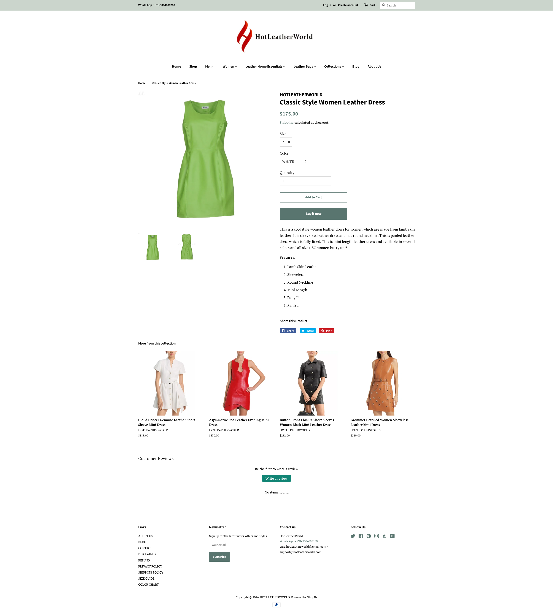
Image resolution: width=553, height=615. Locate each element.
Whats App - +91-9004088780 (299, 541)
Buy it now (313, 213)
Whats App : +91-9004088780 (156, 5)
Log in (327, 5)
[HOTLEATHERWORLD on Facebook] (360, 537)
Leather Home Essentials (264, 66)
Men (208, 66)
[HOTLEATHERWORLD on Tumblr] (384, 537)
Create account (348, 5)
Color (284, 153)
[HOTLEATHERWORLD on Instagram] (376, 537)
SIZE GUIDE (146, 578)
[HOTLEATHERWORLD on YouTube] (392, 537)
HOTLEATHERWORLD (275, 597)
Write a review (276, 478)
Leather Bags (304, 66)
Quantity (287, 172)
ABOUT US (145, 536)
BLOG (142, 542)
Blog (355, 66)
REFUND (144, 560)
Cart (372, 5)
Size (283, 133)
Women (229, 66)
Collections (333, 66)
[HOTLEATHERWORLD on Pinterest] (368, 537)
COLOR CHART (148, 584)
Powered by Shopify (304, 597)
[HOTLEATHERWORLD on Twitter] (353, 537)
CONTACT (145, 548)
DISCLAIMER (147, 554)
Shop (193, 66)
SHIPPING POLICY (150, 572)
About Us (374, 66)
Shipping (287, 122)
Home (176, 66)
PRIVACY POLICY (150, 566)
